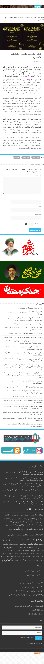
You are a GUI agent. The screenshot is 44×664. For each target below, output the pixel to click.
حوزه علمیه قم (13, 544)
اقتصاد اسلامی (38, 529)
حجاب (16, 540)
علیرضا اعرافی (40, 551)
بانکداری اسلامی (22, 535)
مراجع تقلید (10, 554)
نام (40, 198)
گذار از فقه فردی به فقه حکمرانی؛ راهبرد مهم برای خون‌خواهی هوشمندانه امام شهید (23, 413)
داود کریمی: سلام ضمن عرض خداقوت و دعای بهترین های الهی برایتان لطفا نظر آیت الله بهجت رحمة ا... (23, 502)
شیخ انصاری (26, 157)
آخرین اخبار (32, 17)
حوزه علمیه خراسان (29, 544)
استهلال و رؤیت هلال (18, 524)
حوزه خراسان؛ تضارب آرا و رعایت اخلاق (30, 308)
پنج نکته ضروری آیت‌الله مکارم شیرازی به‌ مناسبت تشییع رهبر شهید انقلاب (23, 419)
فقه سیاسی (16, 551)
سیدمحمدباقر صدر (9, 547)
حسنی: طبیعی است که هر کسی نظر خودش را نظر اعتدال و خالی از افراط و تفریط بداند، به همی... (24, 479)
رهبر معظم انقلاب (30, 547)
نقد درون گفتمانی (25, 556)
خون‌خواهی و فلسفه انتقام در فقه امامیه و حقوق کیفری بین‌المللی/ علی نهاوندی (25, 391)
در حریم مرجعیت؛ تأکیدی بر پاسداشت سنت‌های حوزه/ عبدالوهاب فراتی (25, 382)
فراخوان (32, 550)
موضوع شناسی (35, 557)
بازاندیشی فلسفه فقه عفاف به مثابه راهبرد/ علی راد (26, 396)
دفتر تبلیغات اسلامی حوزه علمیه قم (32, 583)
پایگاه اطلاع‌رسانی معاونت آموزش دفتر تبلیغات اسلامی (26, 595)
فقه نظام (10, 551)
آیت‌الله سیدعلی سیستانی (19, 519)
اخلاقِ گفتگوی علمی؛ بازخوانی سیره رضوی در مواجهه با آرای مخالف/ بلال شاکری (23, 328)
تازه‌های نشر (36, 157)
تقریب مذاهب (24, 540)
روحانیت (19, 547)
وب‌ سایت (38, 214)
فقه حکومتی (24, 550)
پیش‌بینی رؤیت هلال (30, 561)
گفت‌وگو (7, 560)
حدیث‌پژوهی (10, 540)
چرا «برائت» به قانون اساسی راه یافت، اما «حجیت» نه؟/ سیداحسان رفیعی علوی (24, 348)
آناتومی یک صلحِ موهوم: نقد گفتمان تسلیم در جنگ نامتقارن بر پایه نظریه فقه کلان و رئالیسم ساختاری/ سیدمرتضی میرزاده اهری (22, 367)
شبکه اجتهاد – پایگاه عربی (35, 575)
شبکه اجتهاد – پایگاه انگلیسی (34, 571)
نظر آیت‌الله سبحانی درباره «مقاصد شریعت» (28, 324)
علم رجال (16, 157)
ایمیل (39, 206)
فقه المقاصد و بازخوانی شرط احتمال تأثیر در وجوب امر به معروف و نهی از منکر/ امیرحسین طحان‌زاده (24, 319)
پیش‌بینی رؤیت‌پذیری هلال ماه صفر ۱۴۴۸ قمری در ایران (25, 387)
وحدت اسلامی (14, 556)
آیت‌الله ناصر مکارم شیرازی (25, 521)
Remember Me (25, 638)
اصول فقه (7, 525)
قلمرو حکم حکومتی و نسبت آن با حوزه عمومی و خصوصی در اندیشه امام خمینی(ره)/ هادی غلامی (23, 407)
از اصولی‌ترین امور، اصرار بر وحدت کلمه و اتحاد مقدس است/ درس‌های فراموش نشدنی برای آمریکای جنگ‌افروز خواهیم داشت (23, 375)
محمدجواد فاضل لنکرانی (21, 553)
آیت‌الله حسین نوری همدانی (20, 515)
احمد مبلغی (31, 524)
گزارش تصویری (18, 560)
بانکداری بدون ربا (10, 535)
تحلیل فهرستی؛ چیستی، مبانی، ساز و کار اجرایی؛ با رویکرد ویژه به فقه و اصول (22, 401)
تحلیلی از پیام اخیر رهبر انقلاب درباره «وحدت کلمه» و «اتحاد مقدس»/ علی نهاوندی (23, 360)
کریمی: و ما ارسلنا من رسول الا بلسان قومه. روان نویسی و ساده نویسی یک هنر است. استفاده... (23, 473)
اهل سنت (31, 535)
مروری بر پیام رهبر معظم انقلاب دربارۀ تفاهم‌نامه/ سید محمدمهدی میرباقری (25, 425)
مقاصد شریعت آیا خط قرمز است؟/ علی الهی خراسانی (25, 333)
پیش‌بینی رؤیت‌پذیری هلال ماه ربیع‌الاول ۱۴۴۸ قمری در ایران (23, 337)
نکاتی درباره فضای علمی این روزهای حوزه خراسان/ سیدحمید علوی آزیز (23, 313)
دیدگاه (38, 175)
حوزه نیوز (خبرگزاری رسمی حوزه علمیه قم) (30, 591)
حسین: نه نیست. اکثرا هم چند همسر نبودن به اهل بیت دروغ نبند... (23, 491)
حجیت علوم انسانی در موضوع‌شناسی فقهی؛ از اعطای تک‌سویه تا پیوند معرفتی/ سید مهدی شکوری (22, 342)
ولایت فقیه (5, 556)
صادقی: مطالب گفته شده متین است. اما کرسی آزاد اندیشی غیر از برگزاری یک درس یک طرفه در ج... (23, 485)
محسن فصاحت (34, 554)
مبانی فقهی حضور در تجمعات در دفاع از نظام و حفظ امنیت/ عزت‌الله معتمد (23, 354)
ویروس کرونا (40, 560)
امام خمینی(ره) (25, 529)
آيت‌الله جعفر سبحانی (36, 515)
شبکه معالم (40, 579)
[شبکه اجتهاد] (22, 7)
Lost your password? (35, 643)
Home (40, 17)
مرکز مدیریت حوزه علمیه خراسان (33, 587)
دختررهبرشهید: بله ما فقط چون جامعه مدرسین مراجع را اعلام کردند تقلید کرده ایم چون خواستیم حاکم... (24, 497)
